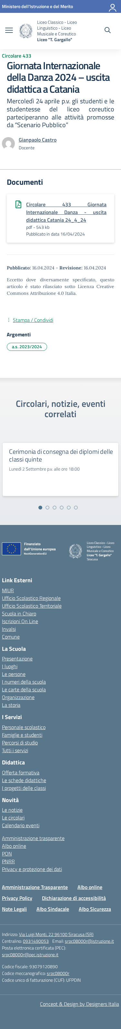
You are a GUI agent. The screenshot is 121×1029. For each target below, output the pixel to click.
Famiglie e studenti (22, 735)
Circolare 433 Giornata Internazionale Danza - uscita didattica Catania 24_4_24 (66, 212)
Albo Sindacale (52, 909)
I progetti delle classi (24, 788)
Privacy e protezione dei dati (32, 869)
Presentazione (17, 658)
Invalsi (9, 629)
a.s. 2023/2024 (27, 346)
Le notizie (12, 810)
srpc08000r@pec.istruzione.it (30, 954)
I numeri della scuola (24, 682)
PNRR (8, 861)
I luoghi (9, 666)
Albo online (14, 846)
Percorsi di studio (20, 742)
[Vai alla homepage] (25, 31)
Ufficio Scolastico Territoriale (32, 606)
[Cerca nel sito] (108, 31)
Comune (11, 637)
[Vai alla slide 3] (54, 508)
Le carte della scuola (24, 689)
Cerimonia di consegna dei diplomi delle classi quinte (61, 455)
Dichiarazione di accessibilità (74, 898)
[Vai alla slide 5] (69, 508)
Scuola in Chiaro (19, 613)
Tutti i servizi (15, 750)
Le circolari (13, 817)
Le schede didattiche (24, 780)
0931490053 (36, 941)
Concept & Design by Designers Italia (79, 1004)
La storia (11, 705)
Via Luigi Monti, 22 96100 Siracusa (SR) (56, 934)
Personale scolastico (23, 727)
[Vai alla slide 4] (62, 508)
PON (7, 853)
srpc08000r (58, 973)
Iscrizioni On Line (20, 621)
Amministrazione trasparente (33, 838)
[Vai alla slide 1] (40, 508)
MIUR (8, 590)
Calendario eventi (20, 825)
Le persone (13, 674)
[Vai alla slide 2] (47, 508)
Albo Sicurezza (95, 909)
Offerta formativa (20, 772)
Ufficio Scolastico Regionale (31, 598)
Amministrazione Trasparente (35, 887)
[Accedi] (113, 6)
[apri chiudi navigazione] (9, 31)
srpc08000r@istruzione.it (89, 941)
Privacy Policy (17, 898)
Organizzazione (18, 697)
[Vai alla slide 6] (76, 508)
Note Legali (14, 909)
